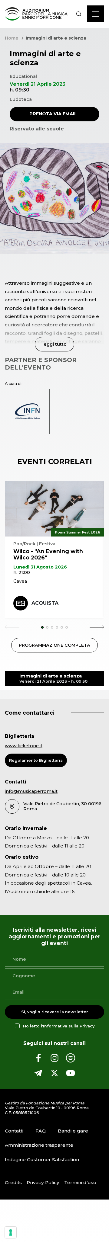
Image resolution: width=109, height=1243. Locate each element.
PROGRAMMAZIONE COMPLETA (54, 645)
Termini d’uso (80, 1182)
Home (11, 38)
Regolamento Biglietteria (36, 760)
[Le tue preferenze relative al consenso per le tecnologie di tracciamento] (10, 1232)
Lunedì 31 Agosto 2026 (40, 567)
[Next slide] (97, 627)
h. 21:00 (21, 572)
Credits (13, 1182)
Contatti (14, 1131)
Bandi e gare (73, 1131)
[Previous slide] (12, 627)
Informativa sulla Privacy (68, 1026)
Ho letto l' (58, 1026)
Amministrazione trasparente (39, 1145)
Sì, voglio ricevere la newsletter (54, 1012)
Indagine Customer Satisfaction (42, 1159)
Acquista (44, 603)
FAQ (40, 1131)
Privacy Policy (43, 1182)
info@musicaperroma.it (31, 791)
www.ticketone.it (23, 745)
